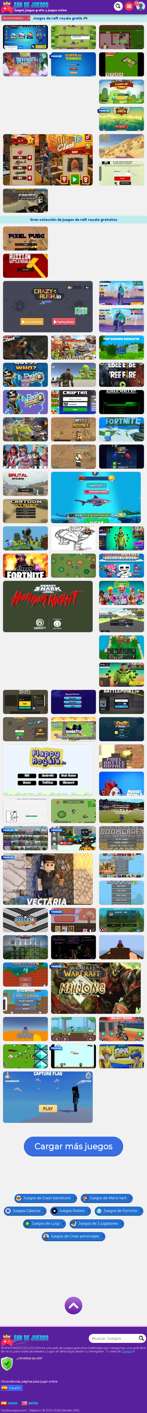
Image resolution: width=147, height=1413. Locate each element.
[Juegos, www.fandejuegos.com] (25, 7)
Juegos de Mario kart (108, 1198)
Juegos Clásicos (26, 1211)
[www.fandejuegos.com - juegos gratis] (25, 1340)
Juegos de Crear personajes (75, 1236)
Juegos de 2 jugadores (98, 1223)
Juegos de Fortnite (120, 1211)
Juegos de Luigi (46, 1223)
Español (15, 1388)
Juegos (127, 1351)
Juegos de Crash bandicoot (47, 1198)
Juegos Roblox (72, 1211)
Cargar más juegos (73, 1146)
